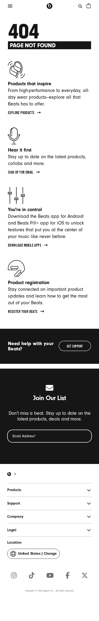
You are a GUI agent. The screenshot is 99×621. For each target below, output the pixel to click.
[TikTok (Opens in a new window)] (32, 575)
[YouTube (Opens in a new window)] (50, 575)
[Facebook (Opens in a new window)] (68, 575)
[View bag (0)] (89, 5)
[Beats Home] (49, 6)
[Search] (80, 6)
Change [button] (37, 555)
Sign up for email (20, 173)
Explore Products (21, 113)
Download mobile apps (24, 246)
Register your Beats (23, 312)
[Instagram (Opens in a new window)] (14, 575)
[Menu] (10, 6)
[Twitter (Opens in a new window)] (84, 575)
